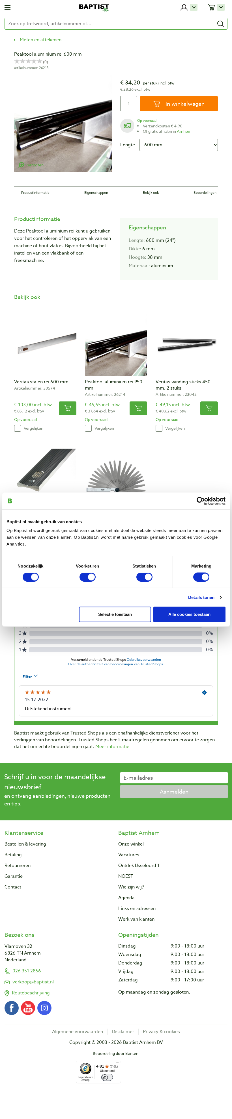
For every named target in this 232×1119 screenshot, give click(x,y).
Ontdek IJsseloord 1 (139, 865)
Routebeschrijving (31, 993)
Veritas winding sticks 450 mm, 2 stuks (183, 385)
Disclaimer (123, 1032)
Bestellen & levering (25, 844)
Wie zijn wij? (131, 887)
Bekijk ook (151, 192)
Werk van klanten (136, 919)
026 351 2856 (26, 971)
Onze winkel (131, 844)
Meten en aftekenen (40, 40)
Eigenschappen (96, 192)
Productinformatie (35, 192)
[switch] (88, 576)
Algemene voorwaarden (77, 1032)
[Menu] (117, 1064)
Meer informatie (112, 746)
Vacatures (128, 854)
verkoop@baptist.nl (33, 982)
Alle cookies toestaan (189, 614)
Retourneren (18, 865)
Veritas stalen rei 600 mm (41, 382)
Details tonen (201, 597)
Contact (13, 887)
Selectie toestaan (115, 614)
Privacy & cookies (161, 1032)
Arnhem (184, 131)
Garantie (14, 876)
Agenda (126, 897)
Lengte (127, 145)
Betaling (13, 854)
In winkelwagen (184, 103)
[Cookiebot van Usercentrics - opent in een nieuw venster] (200, 501)
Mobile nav (7, 7)
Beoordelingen (205, 192)
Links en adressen (137, 908)
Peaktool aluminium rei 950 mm (113, 385)
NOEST (125, 876)
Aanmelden (174, 791)
